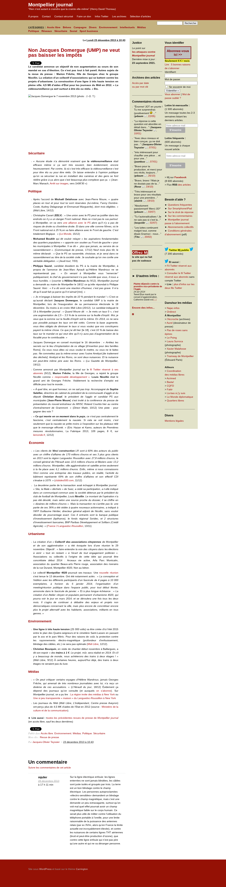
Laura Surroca (175, 341)
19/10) (149, 186)
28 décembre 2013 (48, 781)
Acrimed (171, 378)
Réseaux (46, 31)
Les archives (119, 16)
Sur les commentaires (180, 215)
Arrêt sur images (59, 183)
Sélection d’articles (140, 16)
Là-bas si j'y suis (176, 393)
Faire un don (84, 16)
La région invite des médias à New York (92, 694)
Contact (46, 16)
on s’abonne (103, 690)
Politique (33, 31)
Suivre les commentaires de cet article (49, 767)
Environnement (108, 27)
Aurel (170, 322)
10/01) (137, 133)
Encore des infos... (143, 307)
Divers (93, 27)
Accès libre (53, 27)
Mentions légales (174, 420)
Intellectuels (127, 27)
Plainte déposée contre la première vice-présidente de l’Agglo (148, 286)
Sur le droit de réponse (181, 212)
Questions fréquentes (180, 204)
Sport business (89, 31)
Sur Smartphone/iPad (180, 208)
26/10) (151, 175)
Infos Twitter (101, 16)
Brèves (67, 27)
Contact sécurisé (63, 16)
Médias (141, 27)
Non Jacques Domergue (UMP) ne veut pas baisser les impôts (74, 52)
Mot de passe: (173, 79)
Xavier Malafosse (176, 348)
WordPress (45, 869)
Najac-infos (173, 308)
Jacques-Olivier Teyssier (46, 742)
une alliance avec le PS (76, 222)
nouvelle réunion (108, 572)
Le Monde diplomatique (180, 396)
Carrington (82, 869)
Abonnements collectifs (181, 227)
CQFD (170, 385)
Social (73, 31)
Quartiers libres (175, 400)
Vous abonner (172, 94)
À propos (33, 16)
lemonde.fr (39, 434)
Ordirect (171, 311)
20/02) (148, 236)
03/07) (151, 211)
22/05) (151, 116)
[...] (155, 299)
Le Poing (172, 337)
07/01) (152, 147)
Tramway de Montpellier (180, 356)
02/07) (153, 222)
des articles (184, 184)
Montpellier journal (50, 4)
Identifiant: (170, 71)
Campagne (80, 27)
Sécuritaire (60, 31)
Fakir (170, 389)
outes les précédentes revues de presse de (72, 717)
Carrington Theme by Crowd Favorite (176, 867)
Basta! (170, 382)
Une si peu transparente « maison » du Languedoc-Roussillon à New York (74, 698)
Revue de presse (49, 737)
